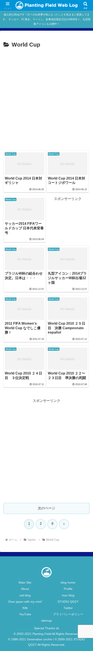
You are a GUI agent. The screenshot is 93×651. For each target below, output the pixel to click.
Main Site (25, 582)
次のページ (46, 508)
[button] (84, 562)
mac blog (68, 595)
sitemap (46, 620)
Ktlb (25, 608)
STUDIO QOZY (68, 601)
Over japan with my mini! (25, 601)
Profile (68, 589)
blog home (68, 582)
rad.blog (25, 595)
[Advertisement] (46, 99)
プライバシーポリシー (68, 614)
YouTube (25, 614)
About (25, 589)
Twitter (68, 608)
